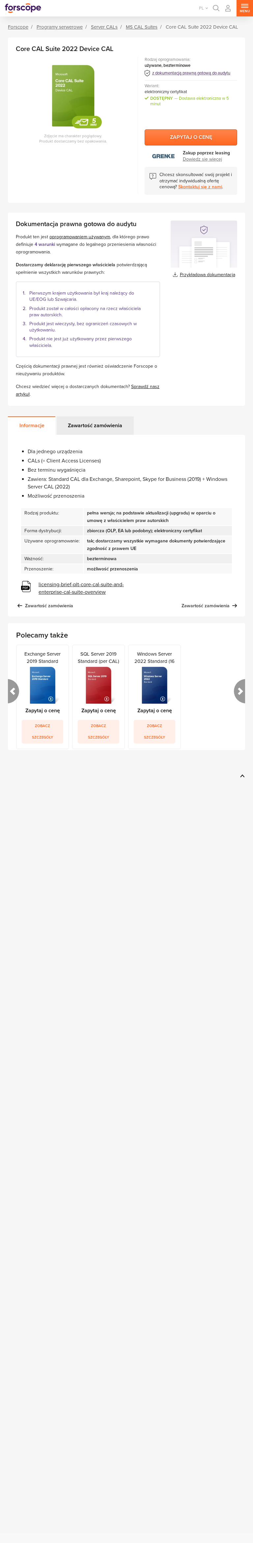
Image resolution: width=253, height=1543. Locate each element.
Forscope (18, 27)
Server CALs (104, 27)
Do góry (241, 776)
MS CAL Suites (141, 27)
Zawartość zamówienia (95, 425)
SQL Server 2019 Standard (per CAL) (98, 657)
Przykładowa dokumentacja (207, 274)
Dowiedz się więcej (202, 159)
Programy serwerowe (60, 27)
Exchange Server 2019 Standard (42, 657)
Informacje (31, 425)
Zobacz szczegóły (42, 732)
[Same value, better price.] (23, 8)
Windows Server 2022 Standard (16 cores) (154, 657)
